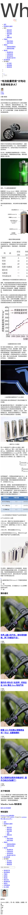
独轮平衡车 (10, 43)
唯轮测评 (9, 30)
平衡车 (5, 39)
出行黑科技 (7, 59)
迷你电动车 (10, 56)
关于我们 (9, 63)
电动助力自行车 (11, 57)
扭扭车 (5, 876)
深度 (8, 35)
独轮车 (5, 883)
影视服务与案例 (8, 26)
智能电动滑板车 (11, 46)
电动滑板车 (7, 872)
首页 (5, 24)
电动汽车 (6, 879)
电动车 (5, 50)
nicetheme (24, 817)
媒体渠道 (9, 65)
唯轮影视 (9, 67)
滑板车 (5, 44)
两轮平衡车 (10, 41)
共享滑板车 (7, 885)
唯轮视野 (9, 33)
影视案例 (8, 808)
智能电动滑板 (10, 48)
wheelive (12, 817)
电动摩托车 (10, 52)
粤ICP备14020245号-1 (6, 818)
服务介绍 (3, 808)
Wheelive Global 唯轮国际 (7, 815)
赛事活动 (9, 37)
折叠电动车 (10, 54)
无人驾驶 (6, 887)
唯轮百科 (9, 32)
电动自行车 (7, 870)
